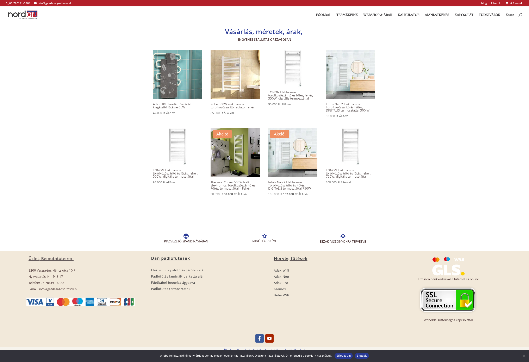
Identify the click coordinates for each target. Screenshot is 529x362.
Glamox (280, 289)
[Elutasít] (524, 356)
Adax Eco (281, 283)
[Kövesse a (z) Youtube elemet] (269, 338)
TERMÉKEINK (347, 15)
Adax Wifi (281, 270)
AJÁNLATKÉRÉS (437, 15)
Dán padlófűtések (170, 258)
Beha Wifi (281, 295)
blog (484, 3)
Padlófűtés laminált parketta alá (177, 276)
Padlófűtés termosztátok (171, 289)
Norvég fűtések (290, 258)
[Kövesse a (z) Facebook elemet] (259, 338)
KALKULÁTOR (408, 15)
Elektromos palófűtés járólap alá (177, 270)
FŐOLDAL (323, 15)
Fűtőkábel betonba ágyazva (173, 282)
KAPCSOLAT (464, 15)
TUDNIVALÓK (489, 15)
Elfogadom (344, 355)
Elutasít (362, 355)
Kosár (510, 15)
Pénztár (496, 3)
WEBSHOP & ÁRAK (377, 15)
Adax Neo (281, 276)
